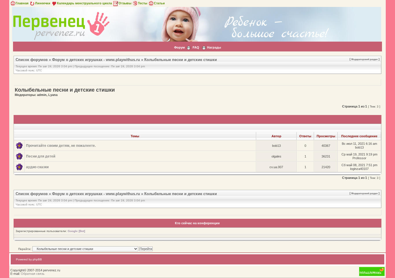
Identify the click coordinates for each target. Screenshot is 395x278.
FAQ (196, 47)
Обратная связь (33, 273)
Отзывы (125, 3)
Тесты (142, 3)
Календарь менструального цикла (84, 3)
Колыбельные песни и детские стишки (180, 60)
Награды (214, 47)
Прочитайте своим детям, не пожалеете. (61, 146)
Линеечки (42, 3)
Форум (179, 47)
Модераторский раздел (364, 59)
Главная (22, 3)
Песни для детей (40, 156)
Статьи (159, 3)
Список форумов (32, 60)
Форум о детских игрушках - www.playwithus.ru (96, 60)
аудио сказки (37, 167)
